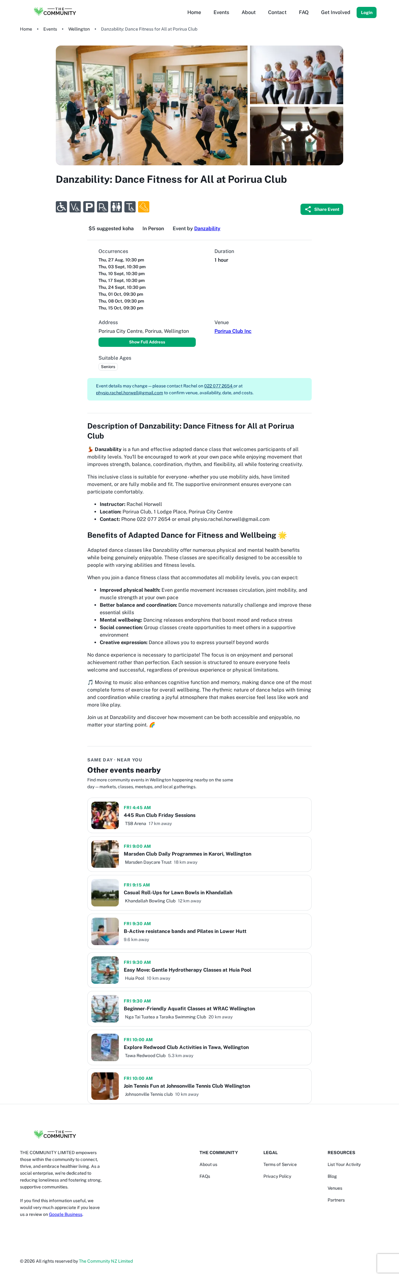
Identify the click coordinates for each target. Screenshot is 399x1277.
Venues (335, 1188)
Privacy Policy (277, 1176)
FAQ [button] (304, 12)
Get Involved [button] (335, 12)
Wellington (79, 29)
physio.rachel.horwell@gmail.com (129, 392)
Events (50, 29)
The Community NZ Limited (106, 1261)
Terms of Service (280, 1164)
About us (208, 1164)
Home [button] (194, 12)
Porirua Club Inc (233, 331)
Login (367, 12)
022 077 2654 (218, 385)
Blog (332, 1176)
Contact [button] (277, 12)
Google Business (65, 1214)
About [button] (249, 12)
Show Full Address (147, 342)
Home (26, 29)
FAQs (205, 1176)
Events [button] (221, 12)
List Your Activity (344, 1164)
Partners (336, 1199)
